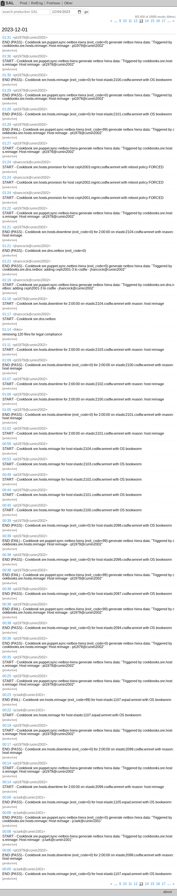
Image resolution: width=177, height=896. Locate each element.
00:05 (6, 869)
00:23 (6, 695)
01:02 (6, 428)
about (167, 892)
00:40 (6, 505)
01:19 (6, 280)
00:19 (6, 725)
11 (130, 21)
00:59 (6, 444)
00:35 (6, 657)
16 (158, 21)
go (86, 12)
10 (125, 21)
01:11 (6, 345)
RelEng (37, 3)
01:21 (6, 227)
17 (164, 21)
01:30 (6, 56)
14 (147, 21)
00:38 (6, 555)
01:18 (6, 299)
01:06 (6, 394)
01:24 (6, 162)
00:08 (6, 831)
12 (135, 21)
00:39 (6, 521)
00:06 (6, 850)
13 (141, 21)
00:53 (6, 459)
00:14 (6, 763)
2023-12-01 (15, 29)
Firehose (53, 3)
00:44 (6, 490)
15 (152, 21)
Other (68, 3)
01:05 (6, 409)
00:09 (6, 797)
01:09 (6, 360)
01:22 (6, 208)
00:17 (6, 744)
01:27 (6, 143)
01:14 (6, 329)
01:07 (6, 379)
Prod (23, 3)
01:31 (6, 37)
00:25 (6, 676)
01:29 (6, 90)
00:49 (6, 475)
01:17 (6, 314)
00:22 (6, 710)
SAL (10, 3)
